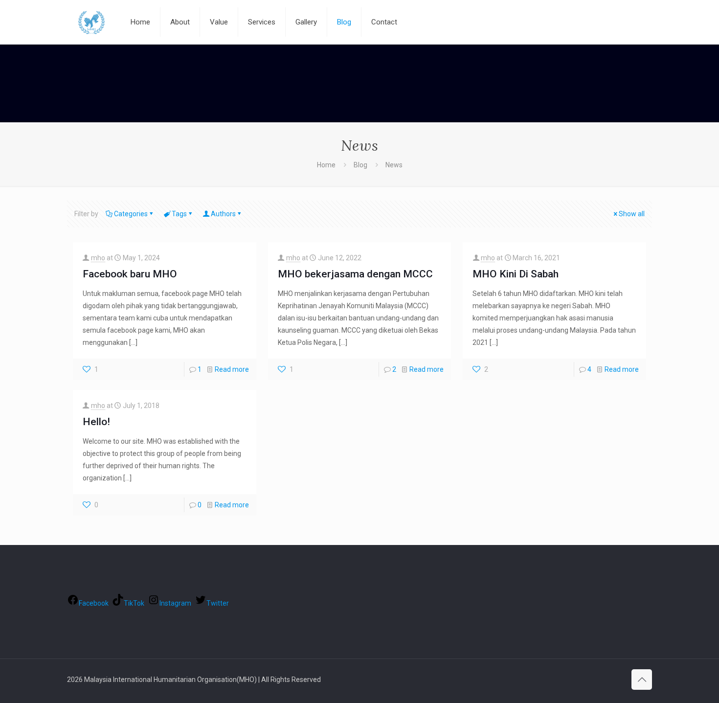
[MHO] (91, 22)
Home (326, 165)
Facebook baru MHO (130, 274)
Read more (232, 369)
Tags (179, 214)
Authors (223, 214)
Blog (360, 165)
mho (98, 258)
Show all (632, 214)
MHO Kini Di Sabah (515, 274)
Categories (131, 214)
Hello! (96, 422)
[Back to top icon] (641, 679)
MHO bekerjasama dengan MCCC (355, 274)
